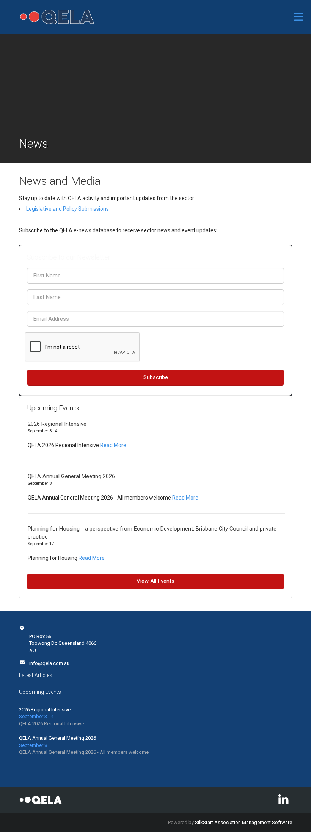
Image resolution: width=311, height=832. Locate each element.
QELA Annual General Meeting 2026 (71, 476)
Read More (113, 445)
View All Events (155, 581)
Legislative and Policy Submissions (67, 209)
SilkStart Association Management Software (243, 822)
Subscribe (155, 377)
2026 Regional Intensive (57, 424)
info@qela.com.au (49, 663)
